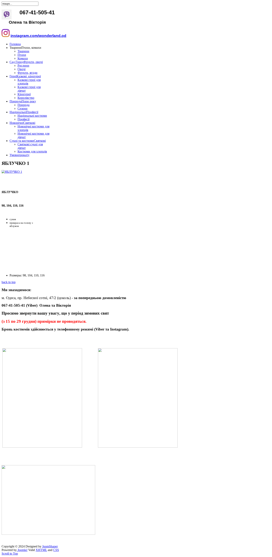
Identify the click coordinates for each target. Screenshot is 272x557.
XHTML (41, 550)
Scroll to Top (10, 553)
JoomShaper (50, 546)
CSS (56, 550)
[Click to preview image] (12, 171)
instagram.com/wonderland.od (38, 36)
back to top (9, 282)
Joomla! (22, 550)
